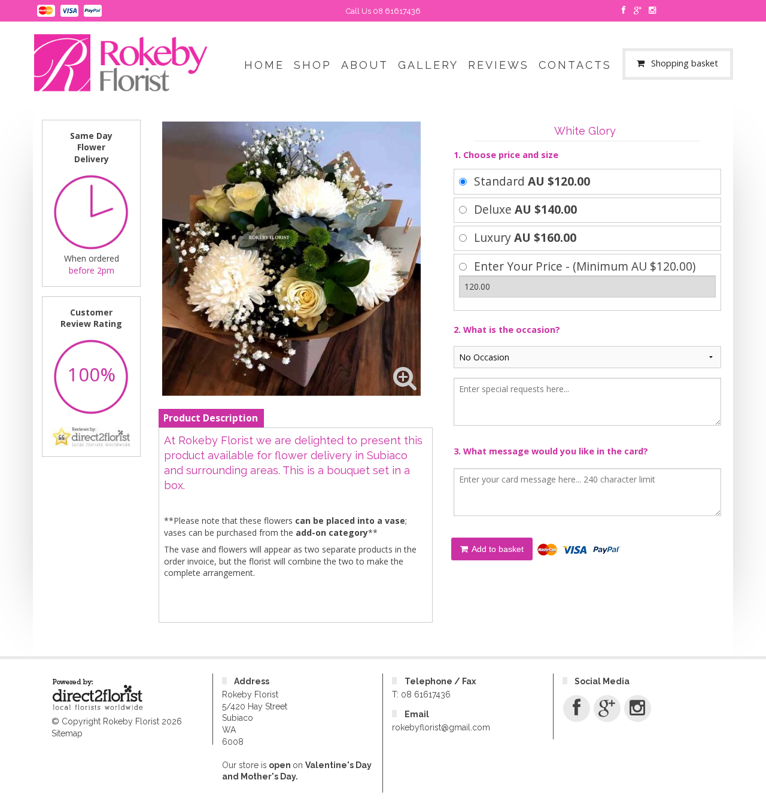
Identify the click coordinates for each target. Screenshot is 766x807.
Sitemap (67, 733)
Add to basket (497, 549)
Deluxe (525, 209)
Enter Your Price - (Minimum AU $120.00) (584, 266)
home (264, 65)
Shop (313, 65)
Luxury (525, 237)
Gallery (428, 65)
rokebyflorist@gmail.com (441, 727)
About (364, 65)
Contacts (575, 65)
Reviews (498, 65)
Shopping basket (684, 63)
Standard (532, 181)
